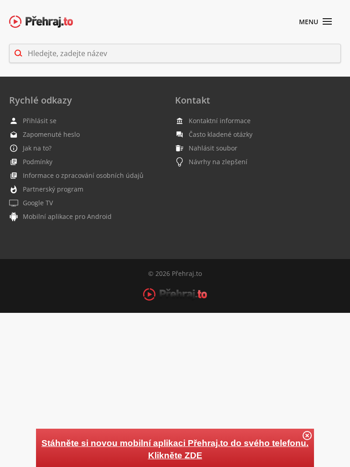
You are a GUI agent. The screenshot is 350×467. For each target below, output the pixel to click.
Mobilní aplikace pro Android (67, 216)
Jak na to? (37, 148)
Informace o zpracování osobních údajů (83, 175)
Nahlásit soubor (213, 148)
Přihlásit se (40, 120)
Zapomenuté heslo (51, 134)
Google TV (38, 202)
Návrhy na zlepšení (218, 161)
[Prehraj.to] (41, 22)
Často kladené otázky (220, 134)
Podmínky (37, 161)
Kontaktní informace (220, 120)
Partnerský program (53, 189)
